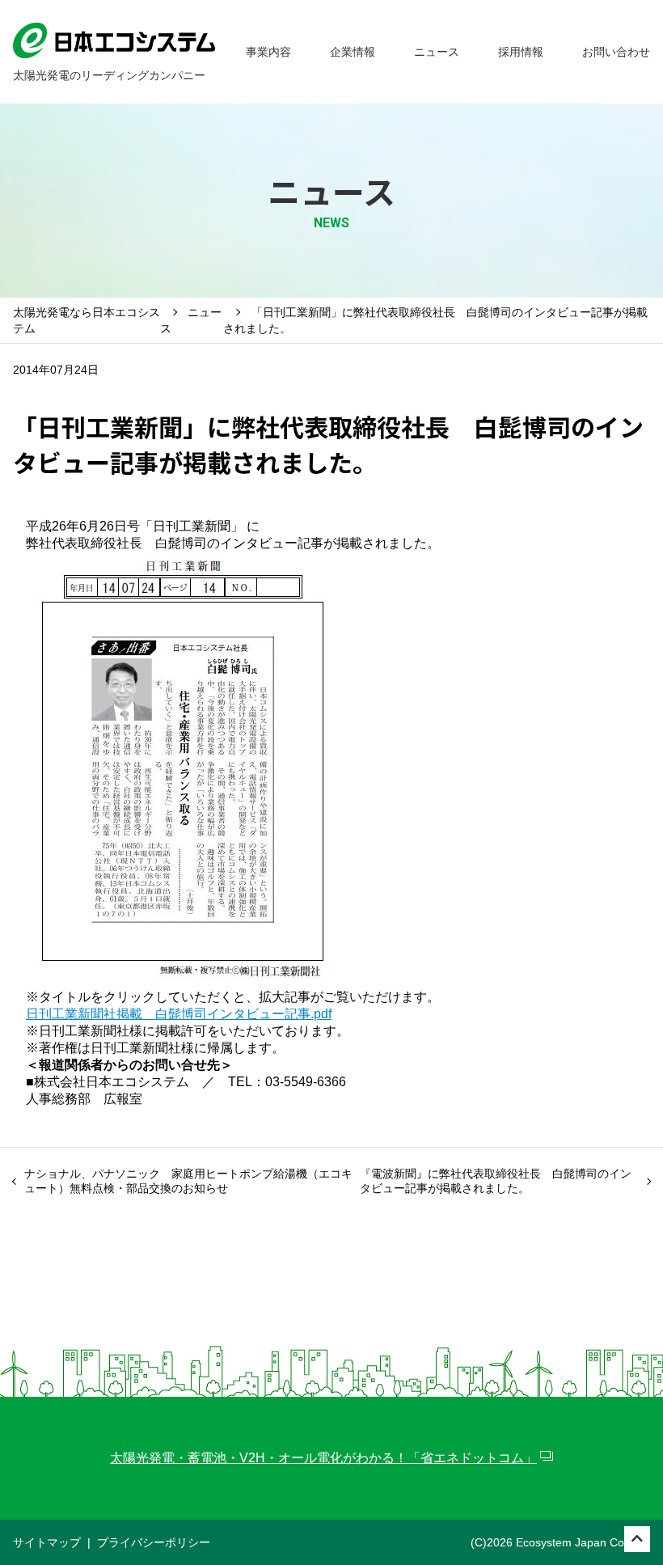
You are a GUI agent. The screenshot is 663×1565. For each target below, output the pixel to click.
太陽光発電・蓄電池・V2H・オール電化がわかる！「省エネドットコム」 (323, 1458)
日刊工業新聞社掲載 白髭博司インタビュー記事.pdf (179, 1014)
